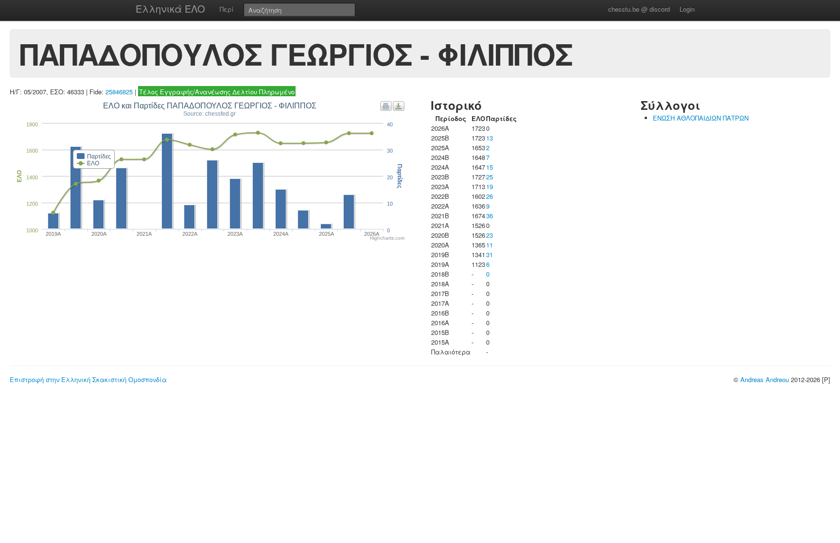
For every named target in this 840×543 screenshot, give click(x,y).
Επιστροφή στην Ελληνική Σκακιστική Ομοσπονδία (88, 379)
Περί (227, 9)
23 (489, 235)
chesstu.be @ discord (639, 9)
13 (489, 137)
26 (489, 196)
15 (489, 167)
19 (489, 186)
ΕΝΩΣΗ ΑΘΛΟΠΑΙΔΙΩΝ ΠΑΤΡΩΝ (701, 118)
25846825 (119, 91)
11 (489, 244)
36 (489, 215)
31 (489, 254)
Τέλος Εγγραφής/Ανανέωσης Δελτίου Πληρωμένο (217, 91)
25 (489, 176)
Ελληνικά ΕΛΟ (170, 8)
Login (687, 9)
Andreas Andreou (764, 379)
